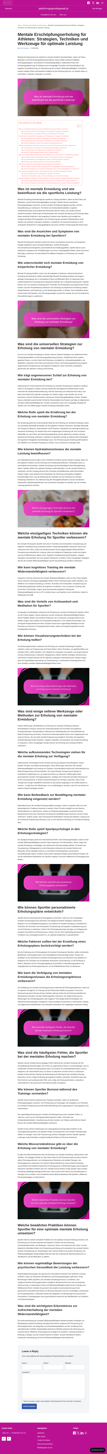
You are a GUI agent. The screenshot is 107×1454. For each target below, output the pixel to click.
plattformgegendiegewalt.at (53, 8)
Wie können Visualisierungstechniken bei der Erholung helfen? (40, 152)
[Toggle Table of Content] (77, 126)
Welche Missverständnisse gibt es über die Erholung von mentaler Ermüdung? (44, 176)
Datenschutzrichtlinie (45, 1444)
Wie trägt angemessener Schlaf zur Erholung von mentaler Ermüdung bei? (43, 138)
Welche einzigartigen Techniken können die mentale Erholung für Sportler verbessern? (47, 145)
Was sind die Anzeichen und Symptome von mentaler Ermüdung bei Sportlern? (45, 131)
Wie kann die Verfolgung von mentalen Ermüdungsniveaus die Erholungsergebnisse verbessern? (50, 169)
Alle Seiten (41, 1436)
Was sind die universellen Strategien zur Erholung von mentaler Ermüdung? (44, 136)
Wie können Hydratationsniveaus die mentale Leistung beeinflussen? (42, 143)
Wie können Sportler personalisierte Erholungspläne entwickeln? (40, 164)
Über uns (63, 15)
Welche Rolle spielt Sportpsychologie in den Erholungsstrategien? (41, 162)
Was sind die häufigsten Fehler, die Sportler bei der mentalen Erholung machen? (45, 171)
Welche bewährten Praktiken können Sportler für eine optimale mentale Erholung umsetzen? (49, 178)
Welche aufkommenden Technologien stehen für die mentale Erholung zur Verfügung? (47, 157)
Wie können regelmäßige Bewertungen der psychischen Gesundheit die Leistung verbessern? (49, 180)
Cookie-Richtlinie (43, 1440)
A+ (5, 3)
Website (68, 1363)
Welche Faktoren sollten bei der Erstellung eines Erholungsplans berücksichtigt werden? (47, 166)
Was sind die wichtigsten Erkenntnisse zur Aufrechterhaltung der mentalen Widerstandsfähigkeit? (50, 183)
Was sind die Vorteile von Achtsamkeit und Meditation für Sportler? (41, 150)
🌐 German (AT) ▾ (98, 1450)
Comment (26, 1372)
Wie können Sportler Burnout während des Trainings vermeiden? (40, 173)
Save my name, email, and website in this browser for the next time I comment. (52, 1401)
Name (24, 1363)
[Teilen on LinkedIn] (98, 3)
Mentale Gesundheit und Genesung (35, 25)
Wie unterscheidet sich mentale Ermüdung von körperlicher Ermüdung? (42, 133)
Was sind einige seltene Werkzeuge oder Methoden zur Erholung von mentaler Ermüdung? (49, 155)
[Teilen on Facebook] (88, 3)
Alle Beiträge (97, 8)
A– (10, 3)
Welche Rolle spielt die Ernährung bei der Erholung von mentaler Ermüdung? (44, 141)
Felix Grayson (24, 48)
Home (20, 25)
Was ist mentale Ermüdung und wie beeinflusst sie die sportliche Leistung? (43, 129)
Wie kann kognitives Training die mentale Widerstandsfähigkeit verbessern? (44, 148)
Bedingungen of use (44, 1447)
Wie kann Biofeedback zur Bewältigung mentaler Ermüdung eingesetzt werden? (45, 159)
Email (46, 1363)
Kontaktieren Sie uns (48, 15)
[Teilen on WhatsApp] (102, 3)
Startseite (8, 8)
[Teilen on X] (93, 3)
